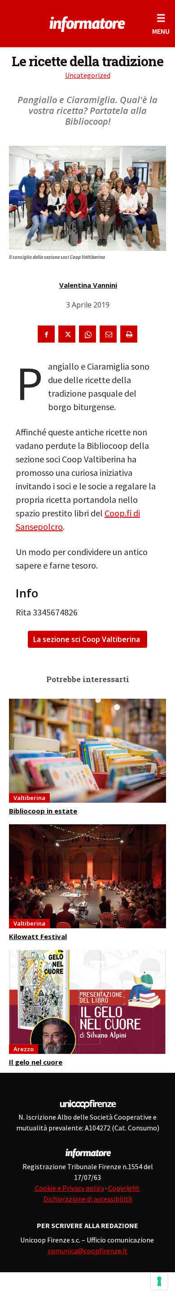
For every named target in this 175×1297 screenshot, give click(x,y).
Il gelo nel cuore (35, 1062)
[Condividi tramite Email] (108, 334)
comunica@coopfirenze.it (87, 1250)
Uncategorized (87, 75)
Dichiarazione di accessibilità (88, 1198)
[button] (161, 23)
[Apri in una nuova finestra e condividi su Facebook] (46, 334)
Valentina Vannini (88, 284)
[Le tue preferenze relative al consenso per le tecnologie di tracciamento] (159, 1281)
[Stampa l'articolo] (129, 334)
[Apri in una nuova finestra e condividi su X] (67, 334)
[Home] (87, 22)
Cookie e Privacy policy (69, 1188)
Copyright (124, 1188)
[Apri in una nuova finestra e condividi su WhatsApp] (87, 334)
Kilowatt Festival (38, 936)
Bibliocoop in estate (43, 810)
